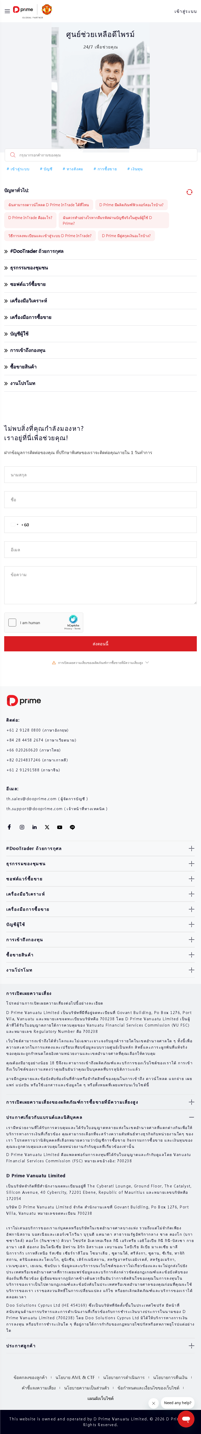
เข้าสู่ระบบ (186, 11)
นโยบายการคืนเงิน (170, 1377)
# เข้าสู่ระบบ (18, 168)
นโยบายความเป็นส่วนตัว (86, 1388)
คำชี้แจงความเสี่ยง (39, 1388)
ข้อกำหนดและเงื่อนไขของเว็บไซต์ (148, 1388)
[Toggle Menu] (7, 11)
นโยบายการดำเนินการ (124, 1377)
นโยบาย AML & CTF (75, 1377)
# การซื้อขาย (105, 168)
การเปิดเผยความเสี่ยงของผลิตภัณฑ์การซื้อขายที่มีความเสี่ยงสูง (100, 663)
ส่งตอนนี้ (100, 643)
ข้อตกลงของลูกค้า (30, 1377)
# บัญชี (46, 168)
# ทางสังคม (73, 168)
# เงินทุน (135, 168)
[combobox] (16, 525)
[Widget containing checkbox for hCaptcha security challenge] (43, 623)
